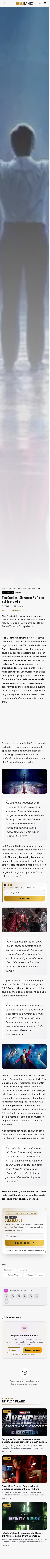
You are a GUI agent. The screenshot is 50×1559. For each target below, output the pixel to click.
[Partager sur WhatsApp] (24, 1296)
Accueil (4, 588)
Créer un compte (32, 1350)
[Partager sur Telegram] (30, 1296)
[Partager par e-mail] (36, 1296)
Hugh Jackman (16, 754)
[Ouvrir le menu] (45, 3)
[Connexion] (4, 3)
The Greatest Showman (15, 637)
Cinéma (12, 588)
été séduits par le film (28, 668)
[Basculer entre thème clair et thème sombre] (40, 3)
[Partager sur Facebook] (12, 1296)
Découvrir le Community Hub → (24, 1354)
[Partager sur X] (6, 1296)
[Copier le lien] (6, 1301)
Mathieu (8, 606)
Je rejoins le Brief (23, 1243)
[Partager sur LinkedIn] (18, 1296)
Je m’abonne (24, 898)
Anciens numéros (35, 1250)
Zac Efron (33, 1131)
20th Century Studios (12, 1275)
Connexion (14, 1350)
